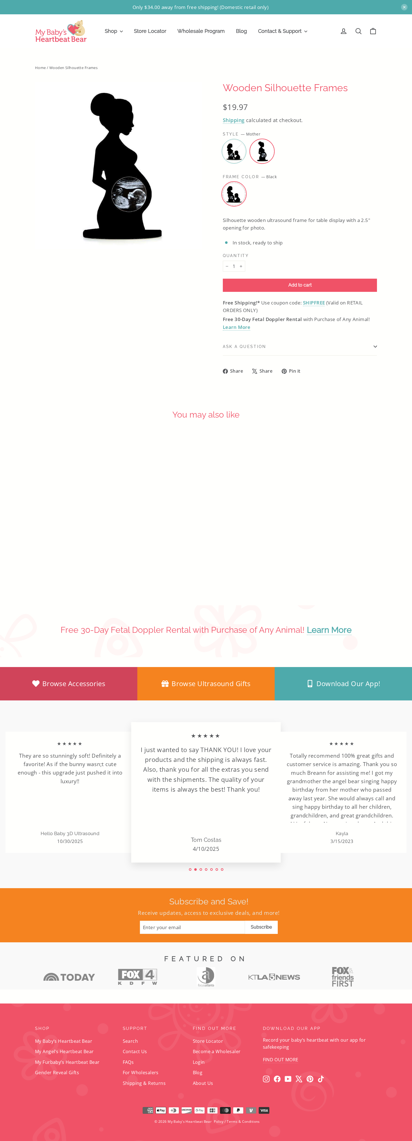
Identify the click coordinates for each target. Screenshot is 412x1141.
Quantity (236, 255)
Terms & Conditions (243, 1121)
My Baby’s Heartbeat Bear (63, 1041)
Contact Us (135, 1051)
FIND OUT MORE (280, 1060)
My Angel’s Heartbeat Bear (64, 1051)
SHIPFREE (314, 302)
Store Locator (150, 31)
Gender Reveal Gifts (57, 1072)
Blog (241, 31)
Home (40, 67)
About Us (203, 1083)
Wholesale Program (201, 31)
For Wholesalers (141, 1072)
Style (241, 134)
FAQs (128, 1062)
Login (199, 1062)
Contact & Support (280, 31)
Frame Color (250, 176)
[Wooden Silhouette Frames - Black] (47, 569)
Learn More (236, 327)
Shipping (233, 120)
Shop (112, 31)
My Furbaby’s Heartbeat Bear (67, 1062)
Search (130, 1041)
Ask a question (244, 346)
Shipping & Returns (144, 1083)
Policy (219, 1121)
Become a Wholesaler (217, 1051)
